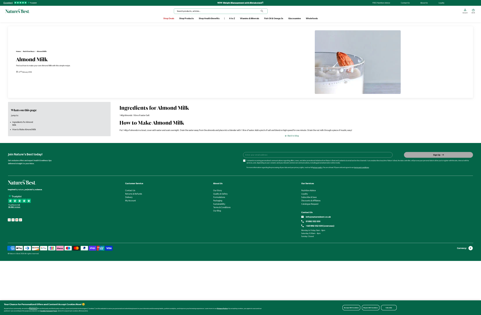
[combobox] (221, 11)
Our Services (307, 183)
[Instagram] (9, 219)
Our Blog (217, 210)
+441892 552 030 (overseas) (320, 226)
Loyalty (441, 3)
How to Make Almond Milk (24, 129)
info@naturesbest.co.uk (318, 217)
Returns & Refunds (133, 194)
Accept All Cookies (351, 307)
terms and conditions (361, 167)
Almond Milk (41, 51)
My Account (130, 200)
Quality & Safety (220, 194)
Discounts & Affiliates (311, 200)
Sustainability (219, 204)
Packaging (217, 200)
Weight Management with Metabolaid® (243, 3)
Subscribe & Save (309, 197)
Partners (33, 308)
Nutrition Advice (308, 190)
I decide (389, 307)
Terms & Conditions (222, 207)
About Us (424, 3)
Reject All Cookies (370, 307)
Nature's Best (15, 254)
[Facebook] (13, 219)
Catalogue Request (310, 204)
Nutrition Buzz (29, 51)
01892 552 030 (313, 221)
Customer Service (134, 183)
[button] (473, 11)
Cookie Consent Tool (48, 311)
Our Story (217, 190)
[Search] (262, 11)
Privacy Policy (222, 308)
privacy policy (317, 167)
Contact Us (405, 3)
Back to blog (293, 135)
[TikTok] (20, 219)
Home (18, 51)
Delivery (129, 197)
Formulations (219, 197)
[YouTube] (16, 219)
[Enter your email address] (317, 155)
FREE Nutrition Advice (381, 3)
